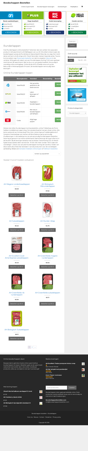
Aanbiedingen (62, 6)
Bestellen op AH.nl (16, 195)
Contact (41, 417)
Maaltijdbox (74, 6)
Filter (70, 60)
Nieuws (36, 417)
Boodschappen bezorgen (45, 6)
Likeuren (49, 58)
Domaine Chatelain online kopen (30, 149)
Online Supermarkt (27, 6)
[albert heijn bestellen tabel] (77, 101)
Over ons (30, 417)
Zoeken (72, 45)
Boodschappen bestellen (39, 413)
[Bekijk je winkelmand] (82, 6)
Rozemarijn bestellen (24, 58)
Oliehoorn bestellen (51, 149)
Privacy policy (57, 417)
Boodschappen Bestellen (16, 3)
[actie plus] (77, 82)
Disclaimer (48, 417)
